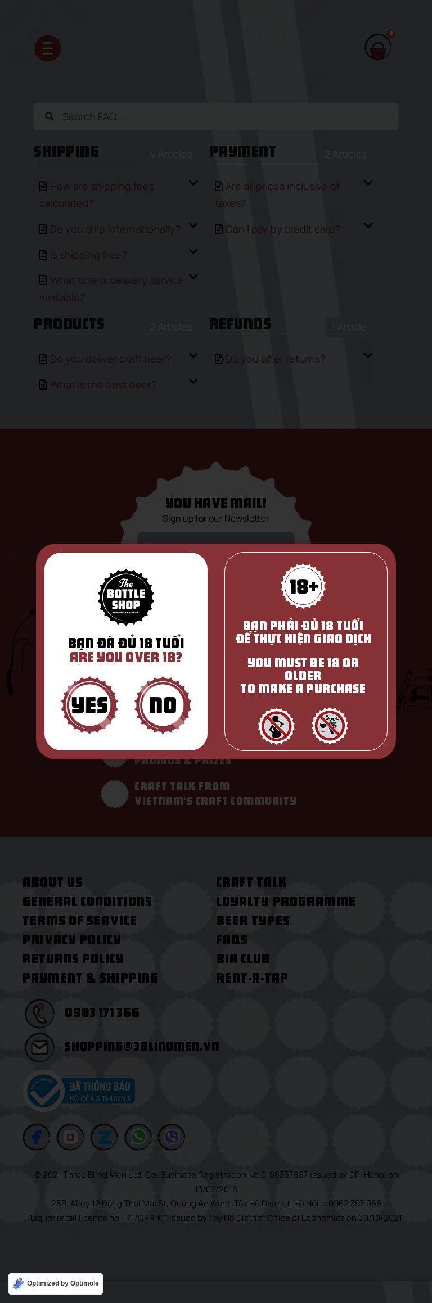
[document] (216, 651)
